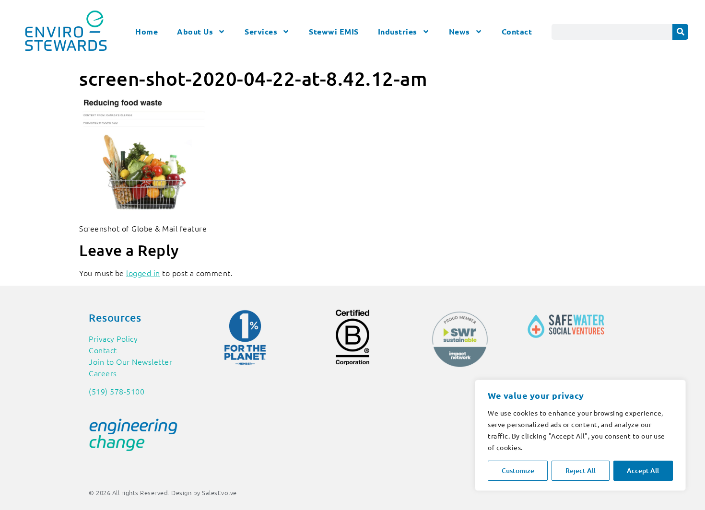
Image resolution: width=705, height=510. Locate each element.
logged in (143, 272)
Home (146, 31)
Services (261, 31)
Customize (518, 470)
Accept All (643, 470)
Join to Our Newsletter (130, 361)
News (459, 31)
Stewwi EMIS (334, 31)
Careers (103, 373)
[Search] (680, 32)
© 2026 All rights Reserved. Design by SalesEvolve (163, 492)
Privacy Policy (113, 338)
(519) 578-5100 (116, 391)
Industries (397, 31)
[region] (580, 435)
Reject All (580, 470)
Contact (517, 31)
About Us (195, 31)
